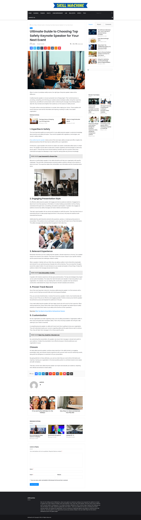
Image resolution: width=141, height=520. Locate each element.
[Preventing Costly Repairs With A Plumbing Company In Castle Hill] (106, 119)
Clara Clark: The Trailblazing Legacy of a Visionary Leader (104, 46)
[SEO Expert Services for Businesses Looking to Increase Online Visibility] (106, 101)
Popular (91, 24)
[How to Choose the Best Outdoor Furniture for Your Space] (93, 54)
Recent (99, 24)
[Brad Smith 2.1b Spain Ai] (56, 429)
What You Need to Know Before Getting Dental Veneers (50, 311)
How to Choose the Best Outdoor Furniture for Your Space (104, 53)
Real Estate (72, 13)
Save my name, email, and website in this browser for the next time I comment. (49, 480)
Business (36, 13)
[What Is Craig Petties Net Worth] (61, 121)
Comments (108, 24)
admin (33, 43)
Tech (84, 13)
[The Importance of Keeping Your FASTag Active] (34, 121)
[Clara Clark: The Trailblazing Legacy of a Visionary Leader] (93, 47)
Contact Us (32, 17)
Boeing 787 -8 (70, 435)
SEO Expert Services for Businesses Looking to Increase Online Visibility (106, 109)
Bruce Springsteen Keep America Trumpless (36, 436)
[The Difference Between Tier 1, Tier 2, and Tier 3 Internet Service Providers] (93, 32)
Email (31, 474)
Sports (79, 13)
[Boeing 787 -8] (75, 429)
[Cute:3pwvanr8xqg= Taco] (93, 40)
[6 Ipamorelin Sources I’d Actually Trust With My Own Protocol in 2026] (94, 101)
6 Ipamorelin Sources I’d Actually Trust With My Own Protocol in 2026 (94, 109)
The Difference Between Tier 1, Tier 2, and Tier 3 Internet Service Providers (104, 32)
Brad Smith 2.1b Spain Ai (54, 435)
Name (31, 469)
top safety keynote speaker (38, 140)
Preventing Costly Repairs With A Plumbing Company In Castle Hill (106, 126)
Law (66, 13)
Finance (42, 13)
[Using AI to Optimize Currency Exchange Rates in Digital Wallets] (93, 61)
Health (49, 13)
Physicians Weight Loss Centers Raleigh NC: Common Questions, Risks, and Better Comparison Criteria (93, 129)
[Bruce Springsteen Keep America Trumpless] (38, 429)
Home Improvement (58, 13)
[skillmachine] (70, 5)
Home (30, 13)
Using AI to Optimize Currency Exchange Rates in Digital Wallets (104, 60)
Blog (35, 25)
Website (59, 474)
